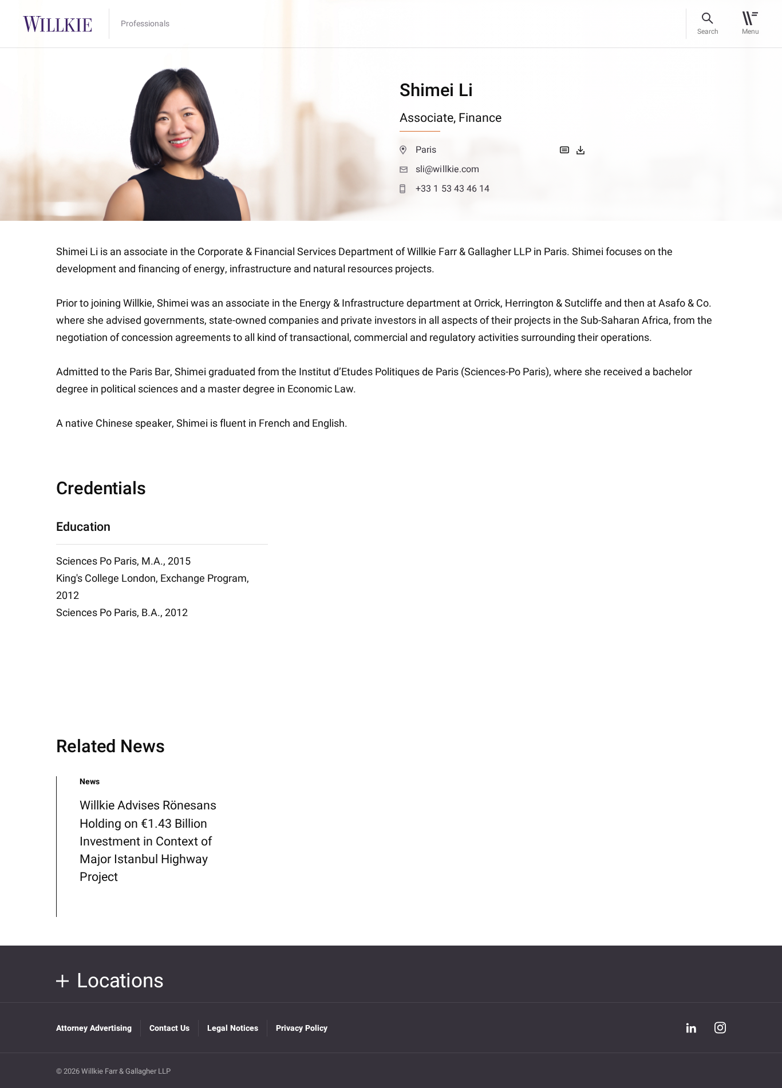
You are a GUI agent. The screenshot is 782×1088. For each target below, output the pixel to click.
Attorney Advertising (94, 1028)
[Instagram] (720, 1028)
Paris (426, 150)
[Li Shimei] (580, 149)
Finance (480, 118)
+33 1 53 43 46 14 (453, 189)
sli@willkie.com (447, 169)
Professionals (145, 24)
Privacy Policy (301, 1028)
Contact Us (169, 1028)
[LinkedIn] (691, 1028)
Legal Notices (232, 1028)
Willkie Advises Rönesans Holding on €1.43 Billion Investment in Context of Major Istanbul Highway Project (148, 841)
